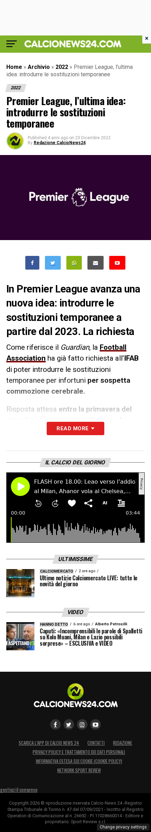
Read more (72, 428)
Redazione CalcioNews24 (60, 142)
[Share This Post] (74, 262)
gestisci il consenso (18, 789)
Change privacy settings (123, 827)
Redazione (122, 743)
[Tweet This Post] (53, 262)
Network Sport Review (79, 770)
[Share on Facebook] (32, 262)
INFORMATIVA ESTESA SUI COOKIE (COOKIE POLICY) (79, 761)
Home (14, 67)
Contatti (96, 743)
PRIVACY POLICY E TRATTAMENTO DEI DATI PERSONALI (79, 752)
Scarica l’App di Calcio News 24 (49, 743)
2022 (61, 67)
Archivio (39, 67)
